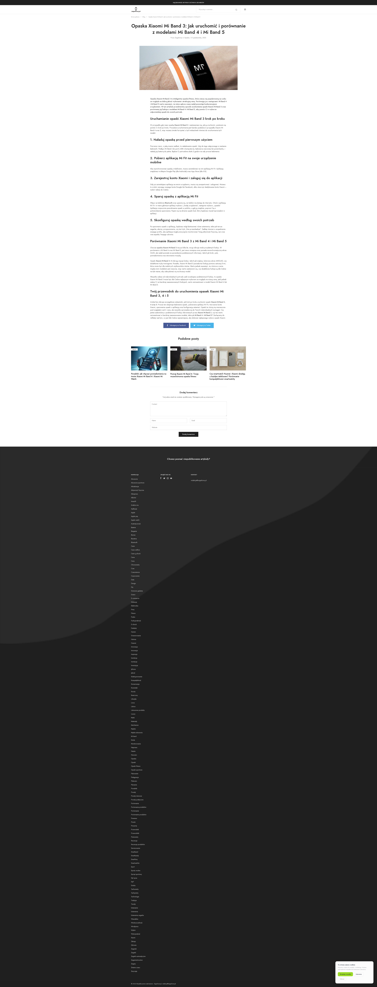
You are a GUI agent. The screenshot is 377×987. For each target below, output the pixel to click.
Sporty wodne (135, 870)
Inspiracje (134, 654)
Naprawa (134, 747)
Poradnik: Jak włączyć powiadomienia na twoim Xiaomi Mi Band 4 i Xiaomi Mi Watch (148, 376)
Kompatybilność (136, 680)
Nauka (133, 751)
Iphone (133, 669)
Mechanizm (135, 725)
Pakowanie (134, 773)
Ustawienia (134, 911)
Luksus (133, 706)
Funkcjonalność (136, 621)
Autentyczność (136, 524)
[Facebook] (161, 478)
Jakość (133, 673)
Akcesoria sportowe (137, 483)
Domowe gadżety (137, 591)
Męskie (133, 729)
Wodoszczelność (136, 923)
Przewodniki (135, 833)
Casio (133, 546)
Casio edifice (135, 550)
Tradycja (134, 900)
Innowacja (134, 647)
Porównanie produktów (138, 815)
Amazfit (133, 501)
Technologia (135, 897)
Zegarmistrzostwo (137, 960)
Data (132, 580)
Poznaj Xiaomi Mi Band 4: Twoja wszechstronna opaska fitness (184, 375)
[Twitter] (164, 478)
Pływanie (134, 785)
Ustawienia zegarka (137, 915)
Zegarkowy (178, 38)
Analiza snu (135, 505)
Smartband (134, 852)
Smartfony (134, 859)
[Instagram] (167, 478)
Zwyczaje (134, 971)
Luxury (133, 714)
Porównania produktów (138, 807)
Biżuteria (134, 539)
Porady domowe (136, 796)
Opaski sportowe (136, 770)
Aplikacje (134, 509)
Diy (132, 587)
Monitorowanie (136, 744)
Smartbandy (135, 856)
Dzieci (133, 594)
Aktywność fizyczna (137, 490)
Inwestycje (134, 665)
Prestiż (133, 822)
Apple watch (135, 520)
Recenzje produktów (138, 844)
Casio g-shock (135, 553)
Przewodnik (135, 829)
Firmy (132, 609)
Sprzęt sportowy (136, 874)
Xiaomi (133, 938)
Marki (133, 718)
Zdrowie (133, 945)
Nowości (134, 755)
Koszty (133, 691)
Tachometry (135, 889)
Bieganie (134, 531)
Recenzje (134, 841)
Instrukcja (134, 658)
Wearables (134, 919)
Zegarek (134, 949)
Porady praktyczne (137, 800)
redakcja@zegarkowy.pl (199, 480)
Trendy (133, 904)
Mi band (133, 736)
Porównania (135, 803)
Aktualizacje (135, 486)
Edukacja (134, 602)
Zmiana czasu (135, 967)
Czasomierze (135, 572)
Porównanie (135, 811)
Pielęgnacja (135, 777)
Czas (132, 568)
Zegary (133, 964)
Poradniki (134, 788)
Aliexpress (134, 494)
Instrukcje (134, 662)
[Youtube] (170, 478)
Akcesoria (134, 479)
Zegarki (133, 952)
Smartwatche (135, 863)
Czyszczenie (135, 576)
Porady (133, 792)
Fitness (133, 613)
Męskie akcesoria (136, 732)
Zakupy (133, 941)
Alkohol (133, 498)
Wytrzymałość (135, 934)
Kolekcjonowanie (136, 677)
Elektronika (134, 606)
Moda (133, 740)
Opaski (133, 762)
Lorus (133, 703)
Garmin (133, 632)
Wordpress (134, 926)
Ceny (133, 561)
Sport (133, 867)
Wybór (133, 930)
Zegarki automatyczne (138, 956)
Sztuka (133, 885)
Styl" (132, 882)
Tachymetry (134, 893)
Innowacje (134, 650)
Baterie (133, 527)
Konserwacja (135, 684)
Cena (133, 557)
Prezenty (134, 826)
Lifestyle (133, 699)
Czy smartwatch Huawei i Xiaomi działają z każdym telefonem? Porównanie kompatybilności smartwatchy (227, 376)
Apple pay (134, 516)
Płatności (134, 781)
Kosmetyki (134, 688)
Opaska (186, 38)
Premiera (134, 818)
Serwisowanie (135, 848)
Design (133, 583)
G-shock (134, 624)
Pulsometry (134, 837)
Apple (133, 512)
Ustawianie (134, 908)
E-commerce (135, 598)
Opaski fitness (135, 766)
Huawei (133, 643)
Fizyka (133, 617)
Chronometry (135, 565)
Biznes (133, 535)
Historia (133, 639)
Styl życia (134, 878)
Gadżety (134, 628)
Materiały (134, 721)
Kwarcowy (134, 695)
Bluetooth (134, 542)
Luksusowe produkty (138, 710)
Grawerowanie (136, 636)
